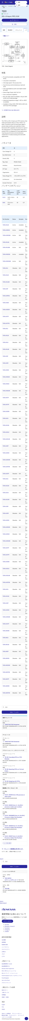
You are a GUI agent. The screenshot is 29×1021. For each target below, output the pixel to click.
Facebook (7, 928)
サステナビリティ (6, 949)
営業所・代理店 (5, 997)
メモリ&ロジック (11, 6)
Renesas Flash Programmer (8, 968)
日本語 (3, 1009)
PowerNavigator (5, 978)
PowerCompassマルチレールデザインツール (12, 975)
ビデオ (3, 956)
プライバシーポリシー (17, 1013)
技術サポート (5, 990)
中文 (3, 1007)
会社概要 (4, 940)
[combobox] (21, 5)
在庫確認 (4, 994)
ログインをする (7, 921)
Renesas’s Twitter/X (10, 926)
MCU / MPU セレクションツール (9, 971)
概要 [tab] (4, 30)
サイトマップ (21, 1015)
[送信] (16, 5)
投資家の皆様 (5, 944)
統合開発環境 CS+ (6, 966)
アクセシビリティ (13, 1015)
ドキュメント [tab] (18, 30)
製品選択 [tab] (10, 30)
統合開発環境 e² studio (7, 963)
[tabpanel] (14, 880)
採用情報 (4, 942)
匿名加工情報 (5, 1015)
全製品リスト (4, 6)
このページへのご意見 (7, 1017)
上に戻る (27, 1019)
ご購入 (15, 24)
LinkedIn (7, 931)
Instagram (7, 930)
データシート (15, 20)
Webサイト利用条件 (6, 1013)
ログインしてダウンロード (11, 880)
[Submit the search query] (3, 861)
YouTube (7, 924)
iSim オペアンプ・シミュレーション (10, 973)
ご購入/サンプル (5, 992)
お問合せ (4, 951)
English (3, 1004)
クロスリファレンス (6, 982)
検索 (21, 2)
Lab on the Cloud (6, 980)
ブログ (3, 954)
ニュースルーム (5, 947)
